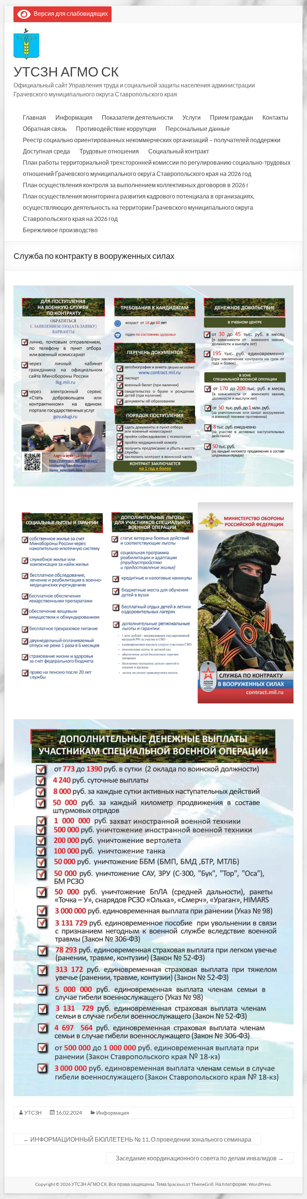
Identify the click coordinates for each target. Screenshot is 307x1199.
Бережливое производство (60, 229)
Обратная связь (45, 128)
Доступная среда (46, 151)
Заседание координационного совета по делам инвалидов (200, 1157)
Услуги (191, 117)
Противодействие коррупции (116, 128)
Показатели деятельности (137, 117)
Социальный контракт (178, 151)
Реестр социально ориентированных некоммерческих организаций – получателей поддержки (151, 139)
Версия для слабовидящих (69, 13)
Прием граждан (231, 117)
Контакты (275, 117)
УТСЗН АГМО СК (66, 71)
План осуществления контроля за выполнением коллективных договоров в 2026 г (136, 184)
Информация (73, 117)
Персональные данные (197, 128)
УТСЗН (33, 1112)
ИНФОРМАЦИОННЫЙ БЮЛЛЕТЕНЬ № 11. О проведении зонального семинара (137, 1139)
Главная (34, 117)
